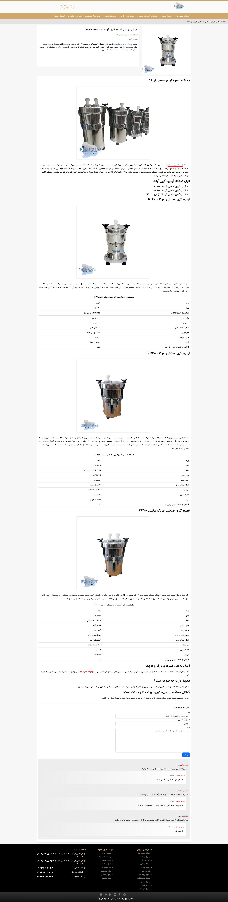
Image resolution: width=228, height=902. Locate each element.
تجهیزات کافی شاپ (93, 16)
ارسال (186, 754)
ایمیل (188, 719)
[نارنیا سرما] (179, 6)
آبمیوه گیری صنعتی (175, 164)
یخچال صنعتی (166, 16)
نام (189, 712)
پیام (188, 727)
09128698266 (66, 5)
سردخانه (131, 16)
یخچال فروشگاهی (75, 16)
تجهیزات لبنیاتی (110, 16)
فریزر (122, 16)
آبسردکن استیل (59, 16)
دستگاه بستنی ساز (182, 16)
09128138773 (65, 8)
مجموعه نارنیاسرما (87, 671)
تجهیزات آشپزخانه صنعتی (147, 16)
